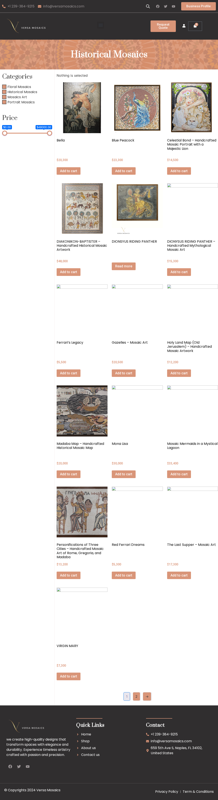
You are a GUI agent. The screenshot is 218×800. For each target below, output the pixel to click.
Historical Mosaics (22, 91)
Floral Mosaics (19, 86)
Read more (123, 266)
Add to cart (68, 171)
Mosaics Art (17, 96)
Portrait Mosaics (21, 101)
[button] (100, 25)
